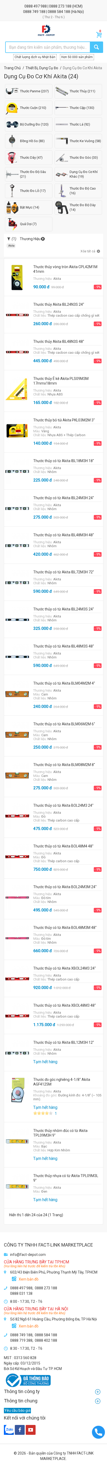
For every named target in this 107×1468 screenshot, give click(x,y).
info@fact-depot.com (28, 1255)
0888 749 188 (34, 12)
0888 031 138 (21, 1293)
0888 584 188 (59, 12)
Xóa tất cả (88, 251)
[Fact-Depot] (46, 31)
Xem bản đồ (28, 1279)
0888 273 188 (60, 6)
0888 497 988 (36, 6)
